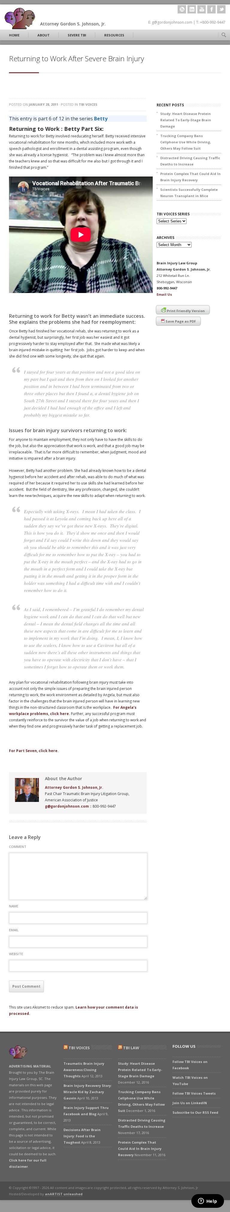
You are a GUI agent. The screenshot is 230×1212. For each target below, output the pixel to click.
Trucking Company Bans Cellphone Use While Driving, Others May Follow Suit (185, 142)
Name (13, 906)
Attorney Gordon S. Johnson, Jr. (74, 787)
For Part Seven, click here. (34, 750)
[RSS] (182, 9)
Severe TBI (77, 35)
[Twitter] (221, 9)
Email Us (164, 294)
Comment (17, 846)
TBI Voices (88, 104)
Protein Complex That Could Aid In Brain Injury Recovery (190, 176)
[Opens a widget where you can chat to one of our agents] (207, 1201)
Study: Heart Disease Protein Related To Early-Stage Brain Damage (185, 119)
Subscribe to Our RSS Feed (195, 1112)
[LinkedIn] (191, 9)
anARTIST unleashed (64, 1194)
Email (14, 930)
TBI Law (131, 1047)
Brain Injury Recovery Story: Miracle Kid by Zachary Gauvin (87, 1091)
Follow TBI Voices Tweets (194, 1093)
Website (16, 954)
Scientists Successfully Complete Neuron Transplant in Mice (189, 192)
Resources (114, 35)
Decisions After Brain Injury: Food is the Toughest (82, 1136)
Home (14, 35)
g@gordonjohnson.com (67, 806)
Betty (101, 118)
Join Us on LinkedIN (189, 1103)
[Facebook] (211, 9)
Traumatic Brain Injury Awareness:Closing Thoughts (83, 1069)
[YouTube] (201, 9)
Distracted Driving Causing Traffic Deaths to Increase (190, 161)
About (43, 35)
